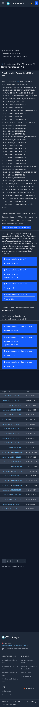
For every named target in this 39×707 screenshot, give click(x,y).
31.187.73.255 (16, 405)
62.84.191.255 (16, 457)
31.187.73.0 (6, 405)
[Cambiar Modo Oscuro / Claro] (28, 3)
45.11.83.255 (14, 419)
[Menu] (3, 3)
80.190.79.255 (16, 476)
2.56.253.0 (5, 396)
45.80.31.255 (14, 429)
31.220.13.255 (16, 410)
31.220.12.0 (6, 410)
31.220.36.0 (6, 415)
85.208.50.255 (16, 499)
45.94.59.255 (14, 443)
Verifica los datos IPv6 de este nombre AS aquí (16, 227)
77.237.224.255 (17, 462)
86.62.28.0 (5, 504)
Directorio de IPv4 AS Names (12, 54)
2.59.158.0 (5, 401)
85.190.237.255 (17, 481)
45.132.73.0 (6, 448)
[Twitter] (3, 648)
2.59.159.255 (14, 401)
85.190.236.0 (6, 481)
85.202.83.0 (6, 490)
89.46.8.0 (5, 509)
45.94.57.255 (14, 438)
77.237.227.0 (6, 466)
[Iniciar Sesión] (36, 3)
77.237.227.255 (17, 466)
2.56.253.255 (14, 396)
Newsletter (9, 649)
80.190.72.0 (6, 476)
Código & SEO (6, 691)
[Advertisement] (19, 29)
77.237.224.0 (6, 462)
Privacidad (17, 649)
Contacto (25, 649)
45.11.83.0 (5, 419)
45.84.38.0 (5, 433)
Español (29, 688)
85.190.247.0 (6, 485)
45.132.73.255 (16, 448)
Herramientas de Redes (13, 51)
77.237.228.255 (17, 471)
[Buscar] (24, 3)
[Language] (32, 3)
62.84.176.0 (6, 457)
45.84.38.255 (14, 433)
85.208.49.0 (6, 495)
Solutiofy (33, 702)
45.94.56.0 (5, 438)
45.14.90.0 (5, 424)
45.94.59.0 (5, 443)
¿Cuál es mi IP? (26, 676)
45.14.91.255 (14, 424)
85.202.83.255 (16, 490)
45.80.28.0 (5, 429)
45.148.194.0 (6, 452)
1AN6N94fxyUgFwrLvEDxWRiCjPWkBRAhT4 (15, 645)
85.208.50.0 (6, 499)
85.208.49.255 (16, 495)
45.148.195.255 (17, 452)
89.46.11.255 (14, 509)
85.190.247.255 (17, 485)
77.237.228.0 (6, 471)
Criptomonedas (7, 695)
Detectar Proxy (26, 673)
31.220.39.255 (16, 415)
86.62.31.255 (14, 504)
